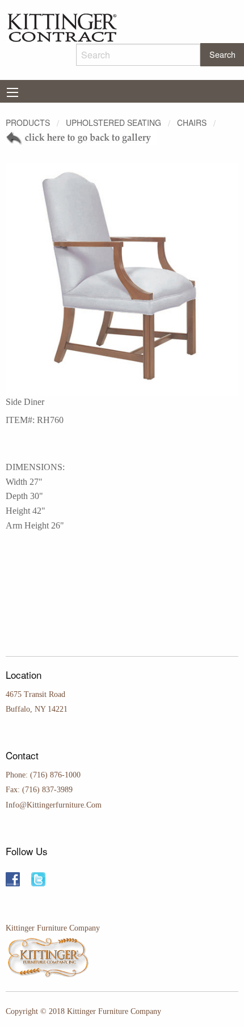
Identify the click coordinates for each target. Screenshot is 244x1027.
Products (28, 122)
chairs (192, 122)
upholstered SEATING (113, 122)
